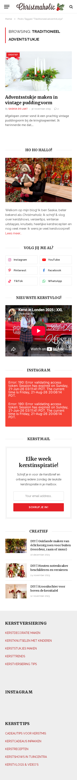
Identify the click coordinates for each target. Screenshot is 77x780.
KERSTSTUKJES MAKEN (21, 648)
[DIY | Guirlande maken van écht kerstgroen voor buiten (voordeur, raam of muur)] (16, 546)
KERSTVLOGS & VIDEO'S (21, 764)
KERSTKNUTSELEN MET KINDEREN (28, 640)
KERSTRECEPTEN (16, 749)
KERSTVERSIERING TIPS (21, 664)
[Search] (71, 6)
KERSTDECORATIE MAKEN (22, 633)
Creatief (13, 55)
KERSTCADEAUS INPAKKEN (23, 741)
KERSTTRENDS (15, 656)
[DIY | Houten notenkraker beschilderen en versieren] (16, 570)
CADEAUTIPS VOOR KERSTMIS (25, 733)
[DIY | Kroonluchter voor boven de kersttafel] (16, 591)
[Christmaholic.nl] (41, 6)
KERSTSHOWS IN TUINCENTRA (26, 756)
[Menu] (6, 6)
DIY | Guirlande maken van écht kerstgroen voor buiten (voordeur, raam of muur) (50, 545)
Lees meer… (13, 233)
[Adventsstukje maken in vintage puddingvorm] (38, 71)
